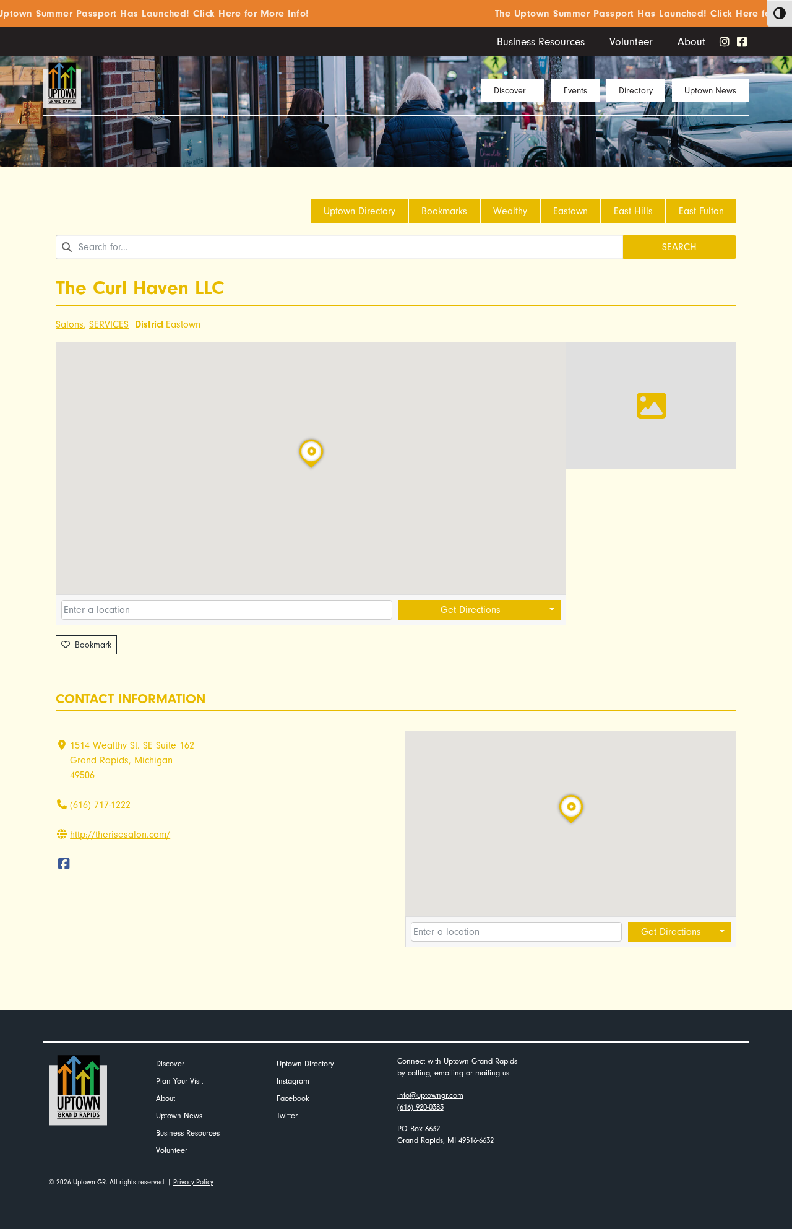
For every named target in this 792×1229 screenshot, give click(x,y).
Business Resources (541, 41)
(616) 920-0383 (420, 1106)
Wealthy (510, 211)
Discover (510, 90)
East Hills (633, 211)
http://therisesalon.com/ (120, 834)
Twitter (287, 1115)
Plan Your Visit (179, 1080)
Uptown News (710, 90)
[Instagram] (724, 41)
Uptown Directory (359, 211)
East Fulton (701, 211)
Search (679, 247)
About (691, 41)
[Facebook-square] (742, 41)
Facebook (293, 1098)
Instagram (293, 1080)
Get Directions (471, 609)
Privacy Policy (193, 1182)
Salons (70, 324)
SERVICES (109, 324)
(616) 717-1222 (100, 804)
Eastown (570, 211)
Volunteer (631, 41)
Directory (636, 90)
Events (575, 90)
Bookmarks (444, 211)
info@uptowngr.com (430, 1095)
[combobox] (339, 247)
